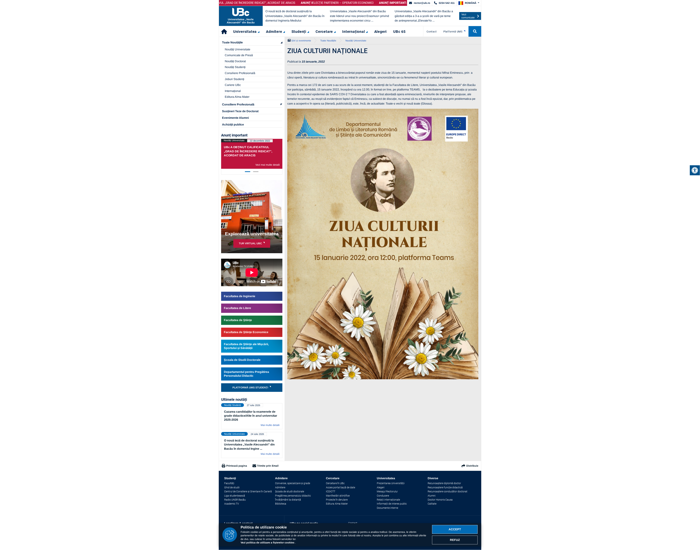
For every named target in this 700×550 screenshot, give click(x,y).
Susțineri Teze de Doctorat (240, 111)
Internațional (233, 90)
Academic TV (231, 503)
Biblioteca (280, 503)
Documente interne (387, 507)
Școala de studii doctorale (289, 491)
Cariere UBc (233, 84)
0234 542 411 (447, 2)
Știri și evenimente (301, 40)
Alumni (431, 495)
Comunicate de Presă (239, 55)
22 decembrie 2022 (260, 140)
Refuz (455, 539)
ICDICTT (330, 491)
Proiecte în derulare (337, 499)
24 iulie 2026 (257, 434)
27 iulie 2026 (253, 405)
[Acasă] (224, 31)
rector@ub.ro (422, 2)
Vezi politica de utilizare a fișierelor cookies (268, 542)
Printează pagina (236, 465)
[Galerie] (383, 244)
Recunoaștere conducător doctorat (447, 491)
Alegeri (380, 487)
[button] (468, 3)
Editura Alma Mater (237, 96)
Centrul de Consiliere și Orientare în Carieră (248, 491)
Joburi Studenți (234, 79)
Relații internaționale (388, 499)
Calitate (432, 503)
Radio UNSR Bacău (235, 499)
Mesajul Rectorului (387, 491)
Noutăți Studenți (235, 67)
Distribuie (472, 465)
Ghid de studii (232, 487)
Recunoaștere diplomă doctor (444, 483)
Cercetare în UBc (335, 483)
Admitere (280, 487)
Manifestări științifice (338, 495)
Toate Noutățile (232, 42)
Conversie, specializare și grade (292, 483)
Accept (455, 529)
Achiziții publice (233, 124)
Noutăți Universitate (237, 49)
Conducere (383, 495)
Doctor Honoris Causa (440, 499)
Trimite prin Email (268, 465)
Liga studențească (234, 495)
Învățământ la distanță (288, 499)
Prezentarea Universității (391, 483)
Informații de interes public (392, 503)
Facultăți (229, 483)
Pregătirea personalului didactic (293, 495)
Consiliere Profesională (240, 73)
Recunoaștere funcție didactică (445, 487)
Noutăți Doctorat (235, 61)
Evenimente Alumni (235, 117)
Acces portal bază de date (340, 487)
